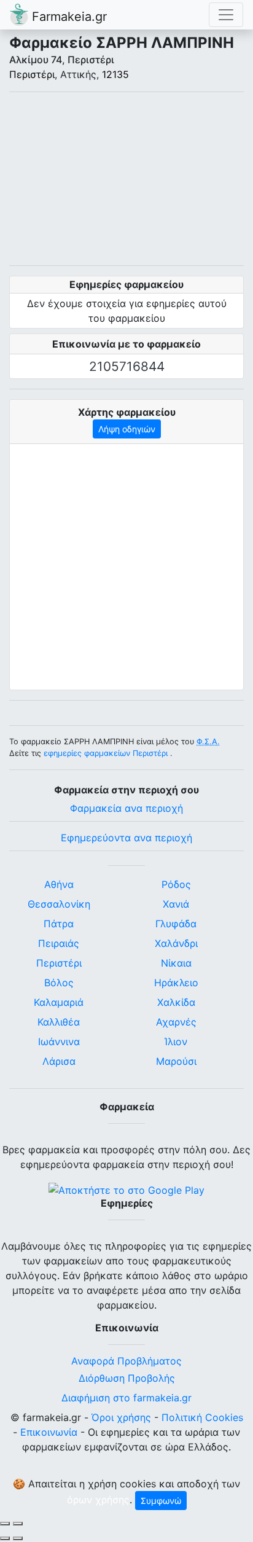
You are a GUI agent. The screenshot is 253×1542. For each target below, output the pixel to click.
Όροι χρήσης (121, 1417)
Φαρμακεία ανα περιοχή (126, 808)
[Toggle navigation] (226, 14)
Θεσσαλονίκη (59, 904)
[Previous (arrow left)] (5, 1538)
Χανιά (176, 904)
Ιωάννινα (59, 1041)
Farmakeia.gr (67, 16)
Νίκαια (176, 963)
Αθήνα (59, 884)
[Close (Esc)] (5, 1523)
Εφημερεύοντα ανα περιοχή (126, 837)
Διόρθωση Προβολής (127, 1378)
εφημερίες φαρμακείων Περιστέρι (106, 753)
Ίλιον (176, 1041)
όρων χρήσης (98, 1499)
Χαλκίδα (176, 1002)
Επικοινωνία (48, 1432)
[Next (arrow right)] (18, 1538)
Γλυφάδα (176, 923)
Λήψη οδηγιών (126, 429)
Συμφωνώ (161, 1500)
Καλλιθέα (58, 1022)
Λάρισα (59, 1061)
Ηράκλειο (176, 982)
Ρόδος (176, 884)
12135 (115, 74)
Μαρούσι (176, 1061)
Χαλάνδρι (176, 943)
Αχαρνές (176, 1022)
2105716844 (127, 366)
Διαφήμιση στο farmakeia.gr (126, 1398)
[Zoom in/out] (18, 1523)
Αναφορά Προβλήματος (126, 1361)
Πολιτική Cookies (202, 1417)
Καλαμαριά (59, 1002)
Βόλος (59, 982)
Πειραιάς (58, 943)
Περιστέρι (32, 74)
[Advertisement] (126, 178)
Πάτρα (59, 923)
